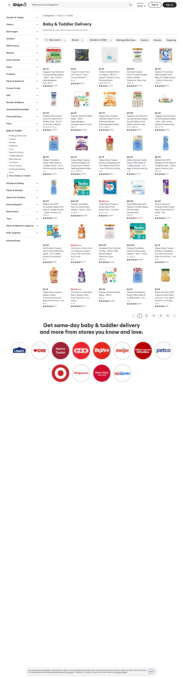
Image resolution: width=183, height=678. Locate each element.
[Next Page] (174, 316)
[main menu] (9, 4)
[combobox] (79, 4)
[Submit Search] (130, 4)
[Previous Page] (133, 316)
